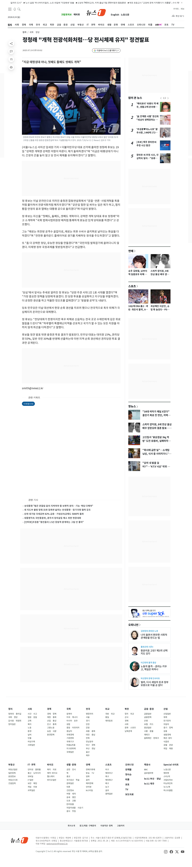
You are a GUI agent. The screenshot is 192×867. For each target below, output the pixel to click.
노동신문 (125, 14)
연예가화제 (90, 769)
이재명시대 (28, 403)
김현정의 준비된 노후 (149, 631)
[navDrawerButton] (10, 9)
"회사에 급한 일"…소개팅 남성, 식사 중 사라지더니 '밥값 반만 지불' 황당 (156, 453)
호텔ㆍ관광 (168, 745)
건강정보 (70, 790)
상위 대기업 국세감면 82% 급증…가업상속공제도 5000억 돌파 (54, 513)
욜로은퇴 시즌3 (147, 646)
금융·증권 (149, 709)
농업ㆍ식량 (51, 731)
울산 (88, 752)
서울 (88, 717)
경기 (88, 720)
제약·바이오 (52, 773)
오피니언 (133, 625)
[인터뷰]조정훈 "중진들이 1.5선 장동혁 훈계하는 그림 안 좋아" (54, 522)
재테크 (147, 734)
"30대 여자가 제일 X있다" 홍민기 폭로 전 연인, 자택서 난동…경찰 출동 (156, 415)
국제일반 (70, 752)
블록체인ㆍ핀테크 (151, 738)
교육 (29, 720)
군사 (126, 717)
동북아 (69, 714)
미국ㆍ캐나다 (72, 717)
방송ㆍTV (90, 773)
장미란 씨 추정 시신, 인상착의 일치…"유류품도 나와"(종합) (147, 158)
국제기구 (70, 741)
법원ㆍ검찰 (32, 717)
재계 (165, 717)
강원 (88, 727)
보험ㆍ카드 (148, 724)
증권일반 (147, 727)
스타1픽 (166, 776)
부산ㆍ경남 (90, 748)
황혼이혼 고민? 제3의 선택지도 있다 (154, 652)
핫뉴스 (132, 406)
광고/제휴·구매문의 (88, 825)
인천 (88, 724)
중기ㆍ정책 (168, 727)
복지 (29, 724)
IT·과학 (31, 764)
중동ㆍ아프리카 (72, 727)
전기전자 (167, 720)
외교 (107, 709)
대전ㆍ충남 (90, 734)
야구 (107, 769)
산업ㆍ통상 (51, 720)
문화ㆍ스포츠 (130, 727)
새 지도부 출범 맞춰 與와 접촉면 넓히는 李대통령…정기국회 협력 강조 (57, 509)
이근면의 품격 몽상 (148, 662)
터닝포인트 (168, 783)
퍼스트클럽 (168, 790)
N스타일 (89, 790)
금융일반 (147, 714)
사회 (30, 709)
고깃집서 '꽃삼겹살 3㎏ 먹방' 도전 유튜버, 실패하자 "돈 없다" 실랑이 (155, 441)
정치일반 (12, 724)
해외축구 (109, 780)
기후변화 (70, 738)
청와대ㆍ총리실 (14, 714)
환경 (29, 731)
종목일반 (109, 794)
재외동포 (109, 720)
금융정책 (147, 717)
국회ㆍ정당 (13, 717)
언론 (68, 787)
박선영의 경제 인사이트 (150, 678)
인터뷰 (88, 787)
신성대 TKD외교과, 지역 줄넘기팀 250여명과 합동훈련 (89, 2)
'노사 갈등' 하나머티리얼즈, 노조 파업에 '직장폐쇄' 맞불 (37, 2)
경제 (49, 709)
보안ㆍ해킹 (32, 783)
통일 (107, 717)
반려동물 (70, 804)
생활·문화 (71, 764)
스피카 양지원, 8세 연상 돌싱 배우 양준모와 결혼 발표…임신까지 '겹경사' (157, 428)
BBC (146, 769)
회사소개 (71, 825)
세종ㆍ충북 (90, 731)
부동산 (11, 764)
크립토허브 (66, 14)
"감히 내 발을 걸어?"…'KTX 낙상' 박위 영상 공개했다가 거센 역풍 (156, 466)
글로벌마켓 (148, 773)
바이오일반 (51, 780)
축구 (107, 776)
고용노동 (50, 727)
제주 (88, 755)
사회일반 (31, 745)
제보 (182, 9)
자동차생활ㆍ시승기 (74, 808)
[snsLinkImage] (165, 851)
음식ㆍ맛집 (71, 811)
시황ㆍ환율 (148, 731)
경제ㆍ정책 (51, 714)
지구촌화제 (71, 748)
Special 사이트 (171, 764)
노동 (29, 727)
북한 (127, 709)
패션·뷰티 (167, 738)
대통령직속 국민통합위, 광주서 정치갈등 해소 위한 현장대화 (52, 518)
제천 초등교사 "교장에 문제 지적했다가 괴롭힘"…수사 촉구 (143, 2)
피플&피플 (70, 745)
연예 (130, 251)
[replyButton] (11, 51)
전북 (88, 738)
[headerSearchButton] (19, 9)
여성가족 (31, 741)
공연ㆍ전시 (71, 769)
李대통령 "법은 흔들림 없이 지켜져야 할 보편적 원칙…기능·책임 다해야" (58, 505)
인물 (29, 738)
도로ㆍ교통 (71, 800)
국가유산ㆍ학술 (72, 780)
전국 (88, 709)
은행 (146, 720)
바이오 (50, 764)
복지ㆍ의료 (51, 769)
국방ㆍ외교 (110, 714)
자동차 (166, 724)
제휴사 (147, 764)
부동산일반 (12, 769)
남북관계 (128, 731)
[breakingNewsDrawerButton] (14, 9)
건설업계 (12, 783)
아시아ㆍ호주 (72, 720)
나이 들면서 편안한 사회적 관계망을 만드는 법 (154, 636)
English (115, 14)
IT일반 (30, 780)
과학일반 (31, 790)
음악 (88, 780)
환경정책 (50, 734)
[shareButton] (11, 43)
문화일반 (70, 783)
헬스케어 (50, 776)
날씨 (29, 734)
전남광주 (89, 741)
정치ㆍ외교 (129, 714)
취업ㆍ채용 (168, 748)
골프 (107, 790)
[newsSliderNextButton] (168, 98)
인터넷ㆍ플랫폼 (34, 769)
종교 (68, 776)
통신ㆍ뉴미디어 (34, 773)
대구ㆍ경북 (90, 745)
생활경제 (167, 734)
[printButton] (11, 67)
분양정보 (12, 776)
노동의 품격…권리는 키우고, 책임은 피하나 (154, 668)
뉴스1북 (166, 787)
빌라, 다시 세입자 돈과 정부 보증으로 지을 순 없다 (154, 684)
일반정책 (12, 773)
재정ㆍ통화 (51, 717)
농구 (107, 787)
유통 (165, 731)
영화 (88, 776)
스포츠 (132, 286)
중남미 (69, 731)
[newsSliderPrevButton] (161, 98)
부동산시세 (12, 780)
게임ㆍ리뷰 (32, 787)
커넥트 (176, 9)
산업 (165, 709)
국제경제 (70, 734)
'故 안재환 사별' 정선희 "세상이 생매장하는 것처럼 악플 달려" (147, 120)
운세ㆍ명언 (71, 797)
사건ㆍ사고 (32, 714)
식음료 (166, 741)
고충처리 (120, 825)
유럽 (68, 724)
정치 (24, 32)
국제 (68, 709)
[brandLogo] (96, 12)
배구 (107, 783)
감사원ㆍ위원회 (14, 720)
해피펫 (77, 14)
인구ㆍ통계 (51, 724)
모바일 (30, 776)
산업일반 (167, 714)
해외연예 (89, 783)
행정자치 (89, 714)
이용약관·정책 (106, 825)
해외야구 (109, 773)
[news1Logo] (19, 840)
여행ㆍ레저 (71, 794)
